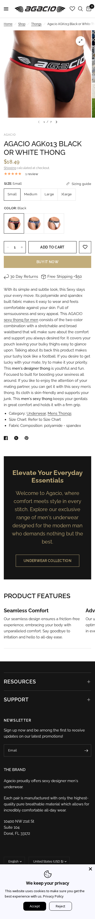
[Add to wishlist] (85, 247)
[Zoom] (80, 41)
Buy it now (47, 262)
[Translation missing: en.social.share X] (17, 438)
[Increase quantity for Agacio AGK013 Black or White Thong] (22, 247)
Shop (21, 24)
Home (8, 24)
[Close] (90, 868)
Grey (34, 223)
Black (14, 223)
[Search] (80, 9)
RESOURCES (20, 682)
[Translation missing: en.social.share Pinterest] (28, 438)
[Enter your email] (86, 750)
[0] (88, 9)
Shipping (10, 168)
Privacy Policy (53, 896)
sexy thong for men (21, 320)
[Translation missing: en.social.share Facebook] (7, 438)
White (54, 223)
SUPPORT (16, 700)
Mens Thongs (59, 413)
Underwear (36, 413)
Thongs (36, 24)
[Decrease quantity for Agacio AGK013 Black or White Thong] (8, 247)
